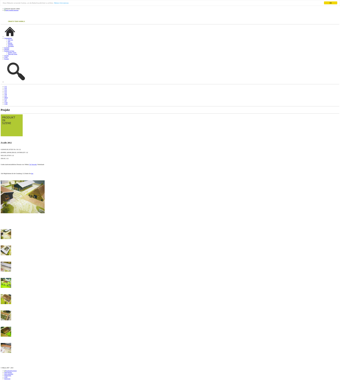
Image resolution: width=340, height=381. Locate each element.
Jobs (9, 41)
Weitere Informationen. (61, 3)
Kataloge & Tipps (9, 51)
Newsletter (11, 46)
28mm (6, 97)
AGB (5, 377)
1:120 (5, 102)
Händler (6, 55)
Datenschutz (7, 375)
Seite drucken (8, 372)
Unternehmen (8, 38)
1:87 (5, 101)
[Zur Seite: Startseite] (10, 36)
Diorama (6, 49)
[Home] (13, 22)
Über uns (10, 40)
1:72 (5, 99)
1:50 (5, 96)
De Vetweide (33, 164)
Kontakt (6, 59)
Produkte (6, 48)
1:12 (5, 86)
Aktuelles (10, 44)
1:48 (5, 94)
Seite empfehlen (8, 374)
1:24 (5, 88)
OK (331, 3)
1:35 (5, 91)
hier (32, 173)
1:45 (5, 93)
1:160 (5, 104)
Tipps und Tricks (12, 54)
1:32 (5, 89)
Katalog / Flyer (12, 52)
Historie (10, 43)
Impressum (7, 378)
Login (6, 57)
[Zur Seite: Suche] (15, 82)
